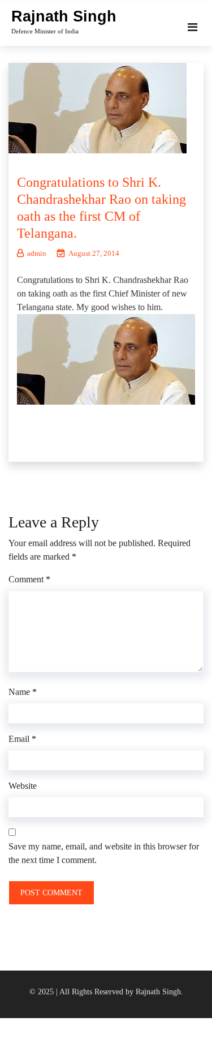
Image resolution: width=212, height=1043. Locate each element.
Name (22, 692)
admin (36, 253)
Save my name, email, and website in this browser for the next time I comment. (103, 853)
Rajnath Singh (63, 16)
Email (22, 739)
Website (22, 786)
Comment (29, 579)
